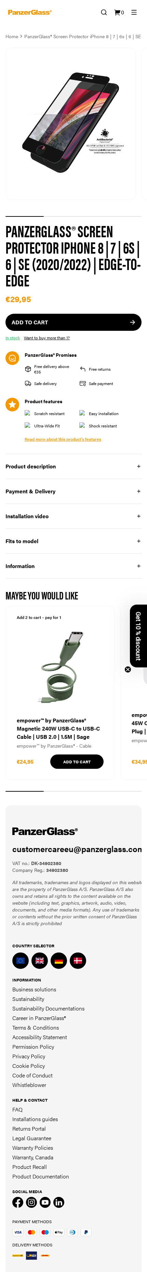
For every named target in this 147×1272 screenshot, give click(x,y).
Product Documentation (40, 1176)
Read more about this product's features (63, 439)
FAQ (17, 1109)
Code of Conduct (32, 1075)
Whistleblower (29, 1085)
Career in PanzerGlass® (39, 1018)
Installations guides (35, 1119)
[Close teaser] (127, 669)
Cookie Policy (28, 1066)
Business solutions (34, 989)
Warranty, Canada (32, 1157)
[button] (138, 636)
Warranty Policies (32, 1147)
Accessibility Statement (39, 1037)
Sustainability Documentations (48, 1008)
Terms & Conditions (35, 1027)
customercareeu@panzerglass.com (78, 848)
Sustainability (28, 999)
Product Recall (29, 1167)
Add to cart (77, 762)
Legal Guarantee (31, 1138)
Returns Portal (29, 1128)
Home (11, 36)
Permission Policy (33, 1046)
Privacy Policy (28, 1056)
